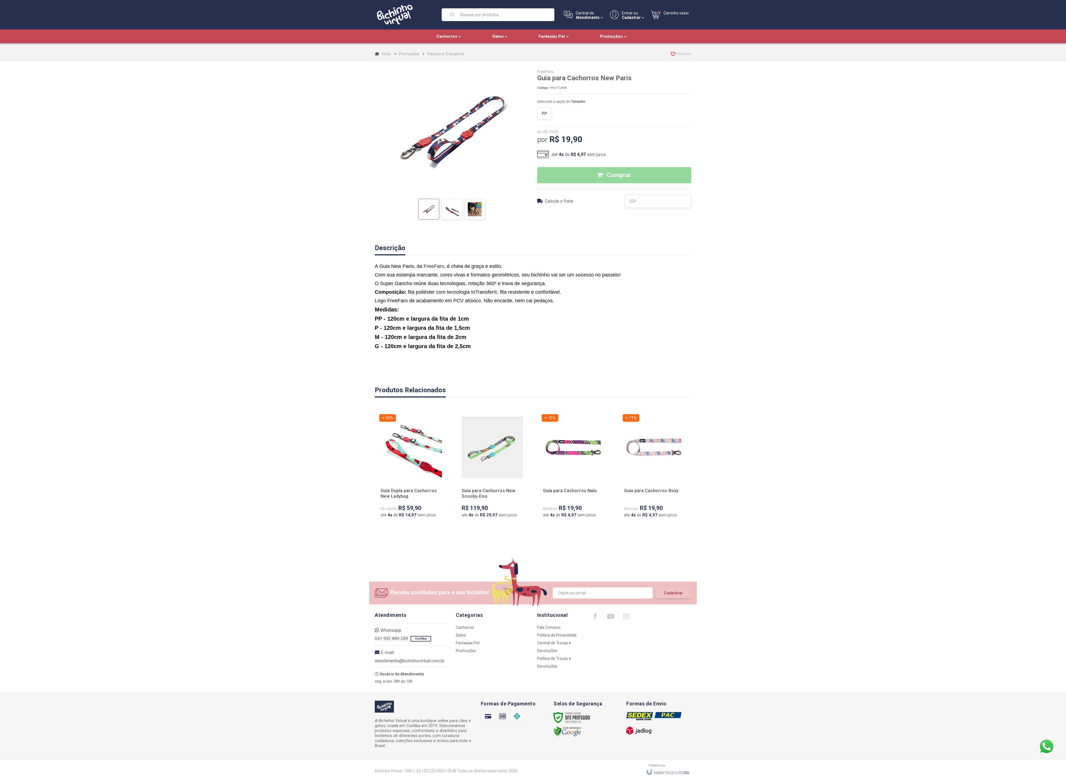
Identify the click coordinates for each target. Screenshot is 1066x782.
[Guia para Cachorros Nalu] (574, 471)
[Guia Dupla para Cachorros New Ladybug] (411, 471)
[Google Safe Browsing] (567, 731)
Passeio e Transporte (445, 54)
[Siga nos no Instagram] (626, 618)
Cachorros (465, 627)
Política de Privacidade (557, 635)
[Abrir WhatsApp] (1046, 746)
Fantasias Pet (468, 643)
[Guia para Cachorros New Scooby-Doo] (492, 471)
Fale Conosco (548, 627)
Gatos (461, 635)
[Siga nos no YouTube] (610, 618)
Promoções (409, 54)
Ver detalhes (414, 508)
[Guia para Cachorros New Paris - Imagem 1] (428, 209)
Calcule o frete (559, 201)
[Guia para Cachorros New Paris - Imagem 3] (474, 209)
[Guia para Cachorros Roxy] (655, 471)
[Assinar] (673, 593)
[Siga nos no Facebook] (595, 617)
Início (386, 54)
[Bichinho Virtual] (405, 15)
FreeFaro (545, 71)
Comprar (618, 175)
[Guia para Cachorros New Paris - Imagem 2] (451, 209)
